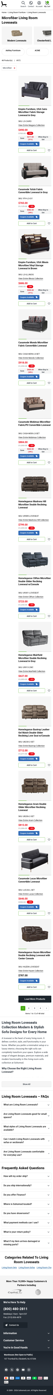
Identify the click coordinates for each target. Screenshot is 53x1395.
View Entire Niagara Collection (31, 125)
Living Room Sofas (27, 1267)
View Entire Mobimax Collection (32, 437)
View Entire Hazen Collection (30, 971)
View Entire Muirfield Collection (31, 671)
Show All (26, 1084)
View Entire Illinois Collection (30, 278)
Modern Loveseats (16, 40)
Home (4, 12)
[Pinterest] (17, 1369)
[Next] (46, 1008)
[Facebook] (6, 1369)
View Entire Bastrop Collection (31, 746)
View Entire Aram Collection (30, 820)
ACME (37, 50)
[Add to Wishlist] (49, 150)
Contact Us (14, 1325)
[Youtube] (23, 1369)
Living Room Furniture (17, 12)
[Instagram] (29, 1369)
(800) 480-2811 (15, 1309)
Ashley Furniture (13, 50)
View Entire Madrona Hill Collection (33, 520)
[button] (23, 4)
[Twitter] (12, 1369)
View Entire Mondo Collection (31, 358)
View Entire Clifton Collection (30, 597)
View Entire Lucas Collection (30, 894)
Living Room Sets (9, 1267)
